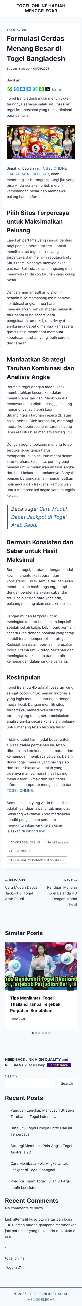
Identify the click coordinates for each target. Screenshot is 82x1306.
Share (56, 90)
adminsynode (20, 68)
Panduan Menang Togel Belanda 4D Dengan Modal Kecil (62, 893)
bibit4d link (35, 831)
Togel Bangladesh (58, 842)
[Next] (70, 986)
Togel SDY (13, 1267)
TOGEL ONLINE (16, 30)
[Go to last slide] (11, 986)
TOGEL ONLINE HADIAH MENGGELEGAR (37, 859)
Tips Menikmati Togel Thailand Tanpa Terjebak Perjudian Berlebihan (35, 1004)
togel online (15, 1258)
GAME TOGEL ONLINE (24, 842)
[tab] (33, 1033)
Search (11, 1076)
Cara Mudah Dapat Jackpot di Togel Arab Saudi (40, 517)
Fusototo (36, 1219)
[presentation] (41, 966)
